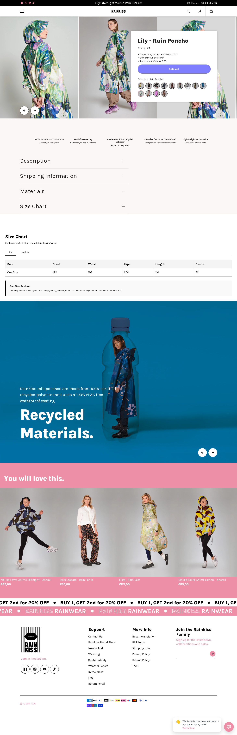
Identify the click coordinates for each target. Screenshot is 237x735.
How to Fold (95, 648)
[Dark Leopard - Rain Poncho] (172, 86)
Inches (25, 252)
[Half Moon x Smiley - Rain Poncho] (187, 86)
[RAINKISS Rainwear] (118, 11)
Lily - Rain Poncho (163, 40)
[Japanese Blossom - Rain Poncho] (203, 86)
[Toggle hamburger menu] (63, 11)
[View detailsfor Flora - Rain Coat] (148, 532)
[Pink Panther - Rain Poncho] (148, 93)
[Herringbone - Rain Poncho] (195, 86)
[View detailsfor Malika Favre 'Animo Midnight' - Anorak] (29, 532)
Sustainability (97, 660)
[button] (211, 11)
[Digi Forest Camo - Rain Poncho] (180, 86)
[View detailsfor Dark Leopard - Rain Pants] (88, 532)
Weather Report (98, 666)
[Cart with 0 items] (211, 11)
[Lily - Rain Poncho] (141, 93)
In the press (95, 671)
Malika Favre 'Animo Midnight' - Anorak (26, 579)
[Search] (188, 11)
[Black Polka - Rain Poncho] (156, 86)
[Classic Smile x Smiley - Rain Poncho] (164, 86)
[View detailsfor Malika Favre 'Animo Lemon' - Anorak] (207, 532)
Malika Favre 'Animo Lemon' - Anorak (202, 579)
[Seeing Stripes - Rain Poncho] (156, 93)
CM (10, 252)
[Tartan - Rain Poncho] (164, 93)
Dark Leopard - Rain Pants (76, 579)
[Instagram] (26, 3)
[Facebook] (22, 3)
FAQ (90, 677)
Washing (94, 654)
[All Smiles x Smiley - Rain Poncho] (141, 86)
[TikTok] (34, 3)
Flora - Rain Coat (129, 579)
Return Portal (96, 683)
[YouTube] (30, 3)
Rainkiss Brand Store (101, 642)
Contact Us (95, 636)
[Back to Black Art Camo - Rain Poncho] (148, 86)
